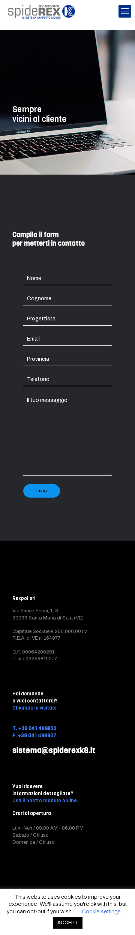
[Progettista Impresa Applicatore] (67, 319)
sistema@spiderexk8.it (53, 750)
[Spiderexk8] (41, 11)
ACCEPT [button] (67, 922)
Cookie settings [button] (101, 911)
